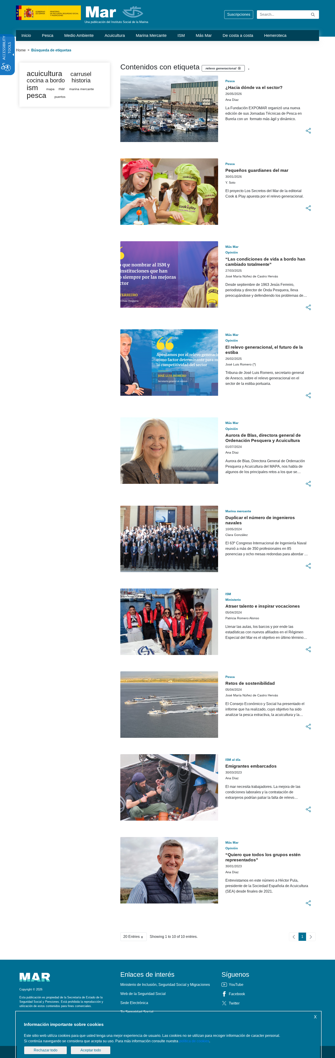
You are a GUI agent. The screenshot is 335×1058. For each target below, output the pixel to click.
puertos (59, 97)
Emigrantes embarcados (251, 766)
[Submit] (313, 14)
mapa (50, 89)
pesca (36, 95)
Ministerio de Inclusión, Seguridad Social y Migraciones (165, 985)
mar (62, 89)
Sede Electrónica (134, 1003)
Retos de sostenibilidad (250, 683)
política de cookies (194, 1041)
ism (32, 88)
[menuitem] (26, 35)
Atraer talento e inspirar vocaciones (262, 606)
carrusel (80, 74)
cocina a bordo (46, 80)
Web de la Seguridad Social (143, 994)
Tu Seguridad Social (136, 1012)
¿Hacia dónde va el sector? (254, 87)
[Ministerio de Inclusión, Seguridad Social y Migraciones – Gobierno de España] (48, 12)
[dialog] (168, 1035)
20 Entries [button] (135, 938)
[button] (308, 131)
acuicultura (44, 73)
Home (21, 50)
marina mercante (81, 89)
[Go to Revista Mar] (115, 11)
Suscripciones (238, 14)
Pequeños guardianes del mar (256, 170)
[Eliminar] (239, 68)
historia (81, 80)
